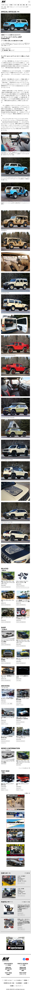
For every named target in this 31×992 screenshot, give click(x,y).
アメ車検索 (10, 4)
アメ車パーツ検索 (16, 4)
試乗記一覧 (27, 793)
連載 (26, 4)
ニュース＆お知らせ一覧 (25, 768)
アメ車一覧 (27, 873)
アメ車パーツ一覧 (26, 902)
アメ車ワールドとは (4, 4)
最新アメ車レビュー (11, 6)
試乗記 (24, 4)
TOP (2, 6)
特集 (21, 4)
